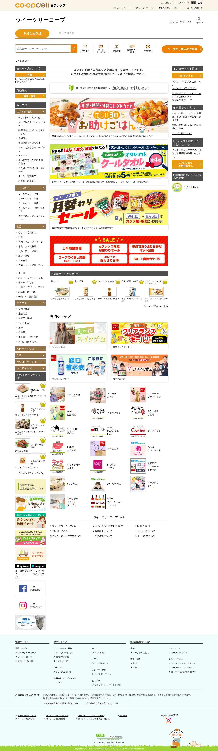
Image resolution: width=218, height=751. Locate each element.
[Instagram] (30, 611)
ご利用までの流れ (61, 531)
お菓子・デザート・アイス (31, 287)
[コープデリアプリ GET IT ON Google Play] (38, 567)
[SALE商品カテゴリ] (147, 261)
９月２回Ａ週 (66, 33)
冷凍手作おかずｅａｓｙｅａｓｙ (31, 218)
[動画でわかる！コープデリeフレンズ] (30, 509)
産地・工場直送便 (26, 661)
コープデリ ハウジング (181, 667)
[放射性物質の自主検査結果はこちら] (30, 492)
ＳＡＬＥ (22, 155)
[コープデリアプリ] (30, 561)
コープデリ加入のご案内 (182, 49)
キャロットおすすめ (28, 337)
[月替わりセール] (109, 229)
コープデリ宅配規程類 (55, 719)
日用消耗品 (23, 309)
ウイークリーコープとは (64, 526)
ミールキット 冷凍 (28, 198)
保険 (135, 667)
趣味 (20, 327)
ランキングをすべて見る (156, 306)
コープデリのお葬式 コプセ (183, 672)
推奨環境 (123, 715)
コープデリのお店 (141, 652)
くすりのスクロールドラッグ (107, 685)
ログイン (199, 23)
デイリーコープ (25, 657)
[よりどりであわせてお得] (109, 261)
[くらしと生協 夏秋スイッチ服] (78, 348)
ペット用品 (23, 323)
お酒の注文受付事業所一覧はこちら (61, 703)
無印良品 (22, 138)
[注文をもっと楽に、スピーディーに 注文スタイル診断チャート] (30, 526)
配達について (144, 526)
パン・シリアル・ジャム (30, 277)
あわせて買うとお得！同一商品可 (31, 162)
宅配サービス (119, 8)
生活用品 (22, 313)
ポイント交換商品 (27, 176)
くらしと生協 (62, 661)
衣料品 (21, 332)
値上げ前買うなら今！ (29, 142)
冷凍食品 (22, 260)
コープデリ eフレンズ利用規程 (91, 715)
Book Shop (99, 652)
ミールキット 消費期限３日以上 (31, 210)
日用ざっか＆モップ (28, 341)
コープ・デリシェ (179, 652)
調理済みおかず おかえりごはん (31, 132)
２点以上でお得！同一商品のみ (31, 170)
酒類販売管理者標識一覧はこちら (102, 703)
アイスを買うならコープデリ (31, 149)
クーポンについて (146, 536)
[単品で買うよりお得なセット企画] (147, 251)
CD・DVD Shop (63, 672)
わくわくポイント (27, 181)
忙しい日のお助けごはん (30, 117)
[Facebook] (30, 594)
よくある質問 (193, 8)
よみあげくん (167, 2)
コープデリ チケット (103, 674)
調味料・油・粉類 (27, 292)
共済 (135, 663)
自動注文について (103, 531)
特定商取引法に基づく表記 (57, 715)
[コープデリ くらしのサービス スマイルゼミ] (139, 380)
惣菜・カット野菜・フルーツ (31, 267)
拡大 (200, 3)
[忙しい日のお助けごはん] (109, 137)
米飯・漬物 (23, 256)
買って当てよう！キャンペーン (31, 124)
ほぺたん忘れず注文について (109, 526)
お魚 (20, 237)
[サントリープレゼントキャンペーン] (109, 183)
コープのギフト (101, 663)
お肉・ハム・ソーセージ (30, 241)
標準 (193, 3)
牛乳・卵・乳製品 (27, 246)
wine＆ (59, 682)
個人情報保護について (27, 715)
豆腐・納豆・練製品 (28, 251)
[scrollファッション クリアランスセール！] (139, 348)
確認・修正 (30, 96)
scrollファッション (64, 652)
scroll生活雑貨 (62, 657)
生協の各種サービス (167, 8)
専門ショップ (142, 8)
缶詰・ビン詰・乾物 (28, 296)
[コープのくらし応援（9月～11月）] (72, 261)
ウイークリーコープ (40, 20)
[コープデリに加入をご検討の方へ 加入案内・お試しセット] (109, 91)
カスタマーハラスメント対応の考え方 (94, 719)
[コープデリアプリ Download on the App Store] (22, 567)
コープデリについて (182, 133)
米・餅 (21, 273)
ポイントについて (146, 531)
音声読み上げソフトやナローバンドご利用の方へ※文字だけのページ (186, 96)
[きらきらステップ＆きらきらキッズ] (30, 543)
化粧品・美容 (25, 318)
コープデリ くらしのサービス (184, 663)
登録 (29, 74)
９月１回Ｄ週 (32, 33)
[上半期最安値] (72, 251)
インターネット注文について (66, 536)
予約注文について (103, 536)
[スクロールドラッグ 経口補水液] (78, 380)
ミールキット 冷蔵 (28, 194)
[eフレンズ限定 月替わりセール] (109, 251)
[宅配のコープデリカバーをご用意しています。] (30, 628)
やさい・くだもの (27, 232)
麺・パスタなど (26, 282)
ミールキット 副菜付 (29, 203)
